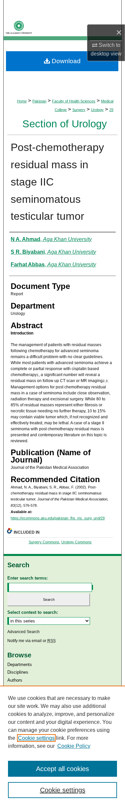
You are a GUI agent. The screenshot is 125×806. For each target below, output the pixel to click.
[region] (62, 746)
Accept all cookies (62, 768)
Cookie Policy (73, 746)
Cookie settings (36, 738)
